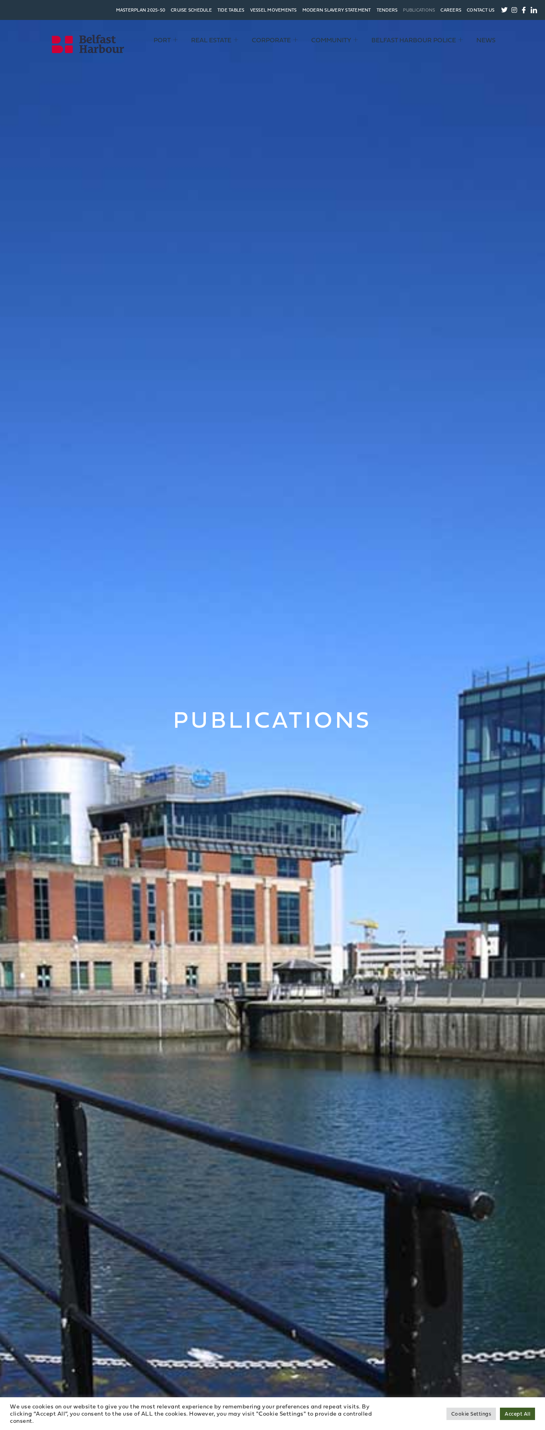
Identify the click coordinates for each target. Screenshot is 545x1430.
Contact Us (481, 10)
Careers (450, 10)
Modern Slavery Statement (336, 10)
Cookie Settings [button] (471, 1414)
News (486, 40)
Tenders (387, 10)
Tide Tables (231, 10)
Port (162, 40)
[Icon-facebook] (524, 10)
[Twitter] (505, 10)
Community (331, 40)
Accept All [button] (517, 1414)
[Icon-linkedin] (534, 10)
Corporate (271, 40)
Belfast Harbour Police (413, 40)
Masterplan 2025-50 (141, 10)
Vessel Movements (273, 10)
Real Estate (211, 40)
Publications (419, 10)
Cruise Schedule (191, 10)
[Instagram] (514, 10)
